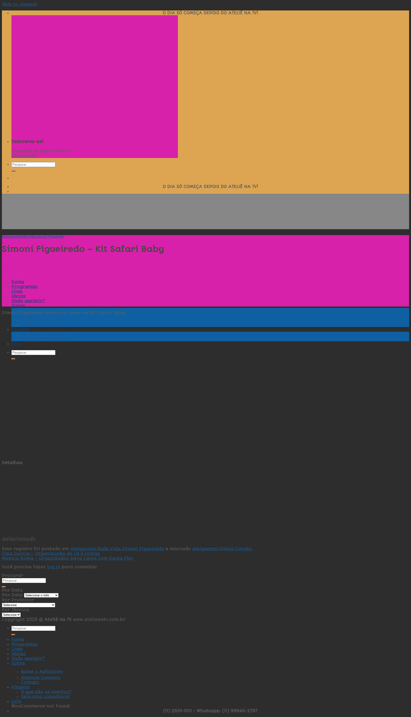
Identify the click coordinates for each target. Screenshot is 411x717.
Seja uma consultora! (45, 696)
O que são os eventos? (46, 691)
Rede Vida (27, 236)
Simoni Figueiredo (50, 236)
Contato (30, 682)
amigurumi (205, 548)
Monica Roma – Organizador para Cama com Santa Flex (67, 558)
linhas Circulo (235, 548)
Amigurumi (11, 236)
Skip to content (19, 4)
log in (53, 566)
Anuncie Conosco (40, 677)
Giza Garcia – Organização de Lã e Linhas (51, 553)
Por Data (12, 595)
